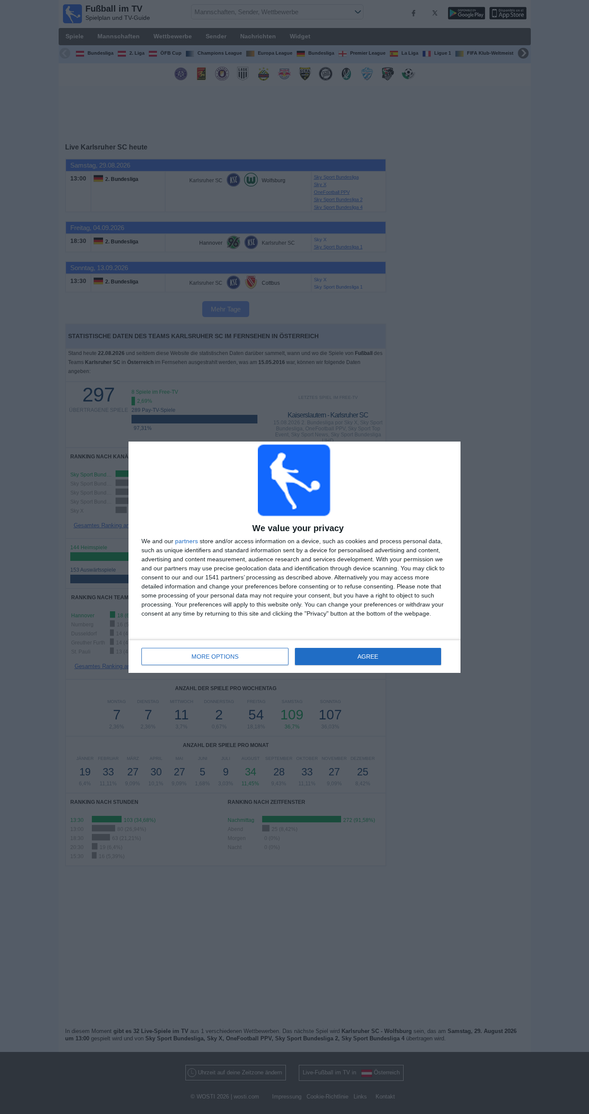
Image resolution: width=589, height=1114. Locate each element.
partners (186, 541)
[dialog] (294, 557)
